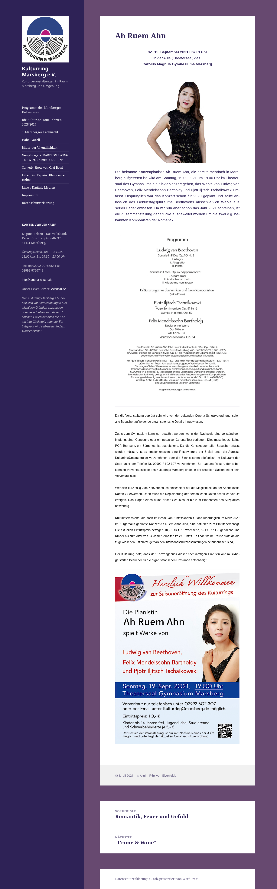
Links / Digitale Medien (38, 187)
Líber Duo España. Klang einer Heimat (44, 177)
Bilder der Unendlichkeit (39, 147)
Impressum (30, 195)
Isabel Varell (31, 140)
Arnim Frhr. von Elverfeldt (158, 775)
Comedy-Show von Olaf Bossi (42, 167)
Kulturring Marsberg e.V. (39, 71)
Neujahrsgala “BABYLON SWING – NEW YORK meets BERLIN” (45, 157)
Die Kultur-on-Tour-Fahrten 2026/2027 (42, 122)
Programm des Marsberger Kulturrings (41, 110)
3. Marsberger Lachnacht (40, 132)
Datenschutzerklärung (38, 203)
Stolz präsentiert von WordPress (175, 879)
